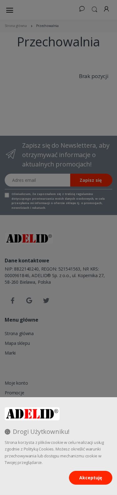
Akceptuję (90, 478)
